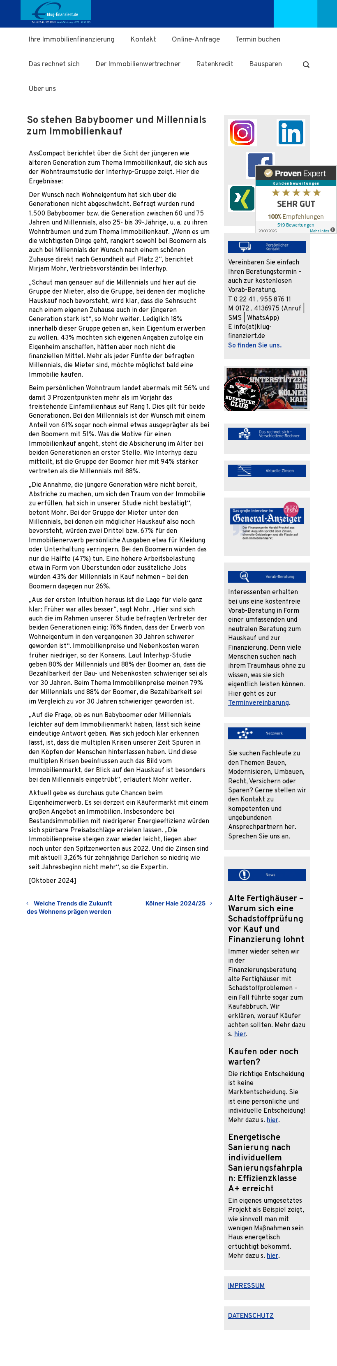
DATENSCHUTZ (251, 1316)
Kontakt (143, 39)
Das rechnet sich (54, 64)
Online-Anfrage (196, 39)
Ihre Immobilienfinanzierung (71, 39)
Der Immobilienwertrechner (137, 64)
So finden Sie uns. (255, 346)
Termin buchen (257, 39)
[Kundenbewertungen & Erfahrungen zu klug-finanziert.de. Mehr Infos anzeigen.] (296, 202)
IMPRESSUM (246, 1286)
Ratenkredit (214, 64)
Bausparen (265, 64)
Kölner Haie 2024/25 (175, 903)
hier (240, 1034)
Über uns (42, 89)
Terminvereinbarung (258, 703)
